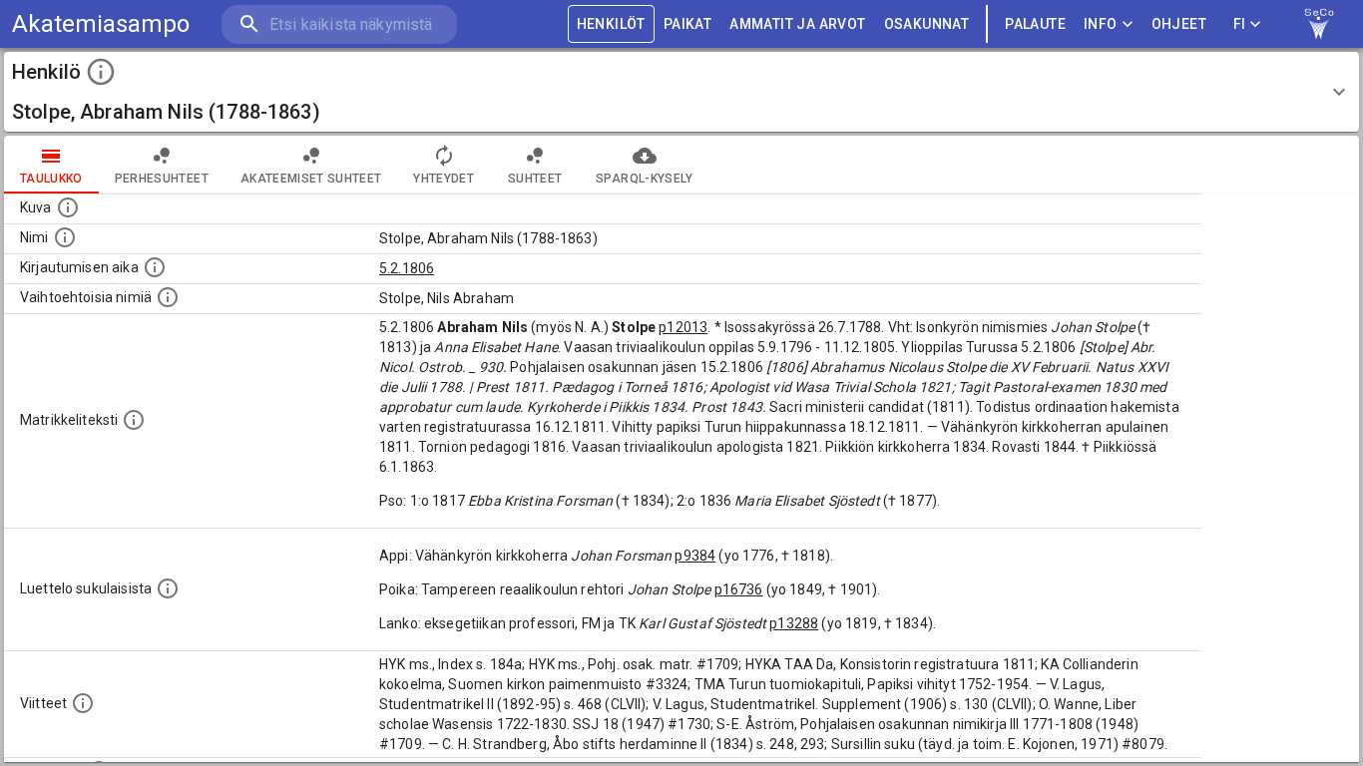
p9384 (695, 556)
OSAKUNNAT (927, 24)
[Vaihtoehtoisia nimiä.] (168, 297)
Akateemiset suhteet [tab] (311, 179)
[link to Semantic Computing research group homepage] (1319, 24)
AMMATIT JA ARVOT (797, 24)
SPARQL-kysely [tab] (644, 179)
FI (1239, 24)
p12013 (683, 327)
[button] (681, 92)
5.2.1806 (406, 268)
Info (1101, 24)
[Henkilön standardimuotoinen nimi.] (65, 237)
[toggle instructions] (101, 72)
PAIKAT (687, 24)
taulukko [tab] (51, 179)
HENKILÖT (611, 24)
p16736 (738, 589)
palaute (1035, 24)
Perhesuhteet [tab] (162, 179)
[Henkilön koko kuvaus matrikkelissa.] (134, 420)
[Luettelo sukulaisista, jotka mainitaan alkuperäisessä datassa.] (168, 588)
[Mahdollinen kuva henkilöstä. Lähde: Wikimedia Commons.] (68, 207)
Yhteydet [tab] (443, 179)
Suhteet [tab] (535, 179)
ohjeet (1178, 24)
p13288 (793, 623)
